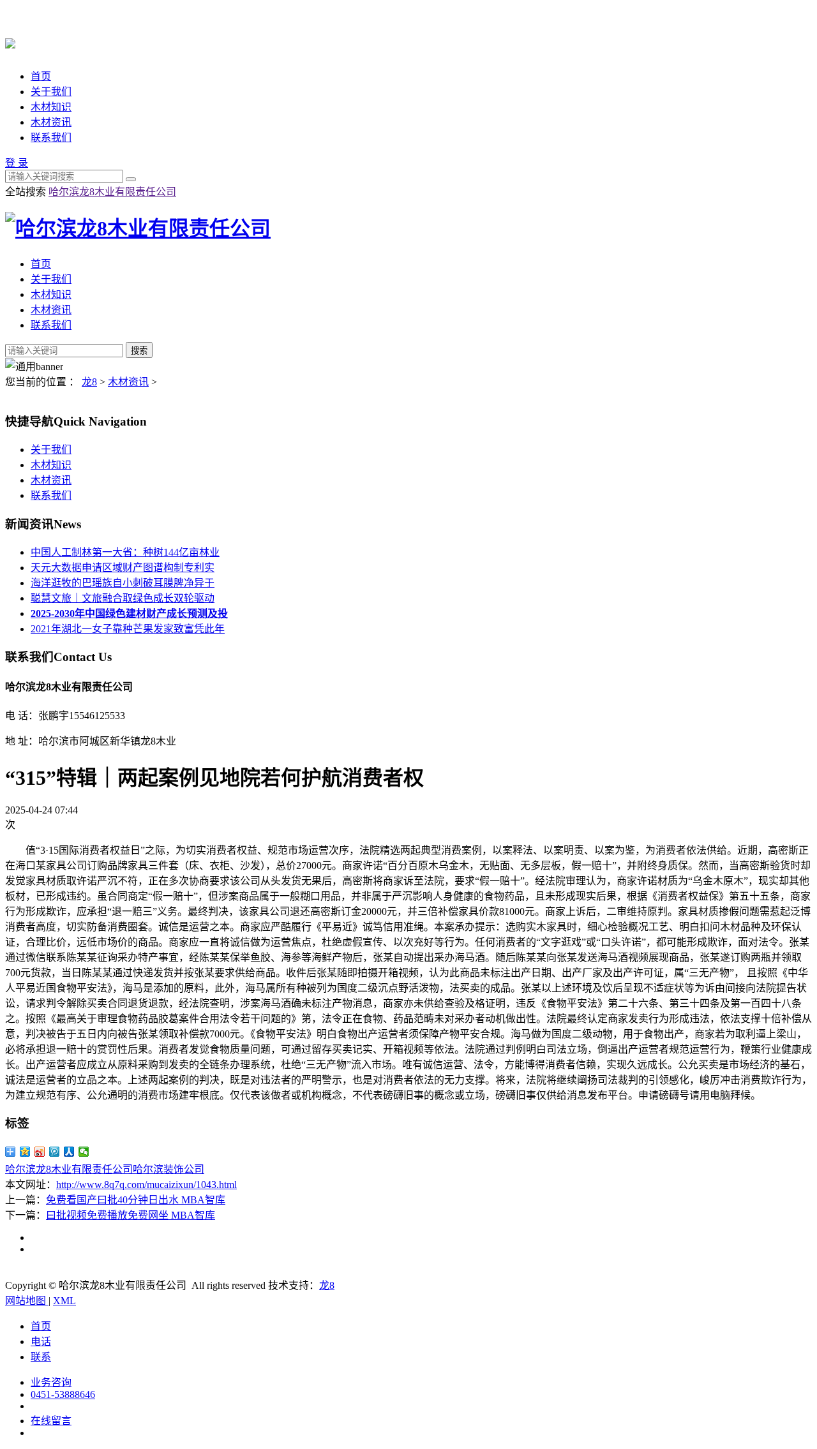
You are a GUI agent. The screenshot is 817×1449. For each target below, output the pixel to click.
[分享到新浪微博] (39, 1152)
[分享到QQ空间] (25, 1152)
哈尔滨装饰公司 (168, 1169)
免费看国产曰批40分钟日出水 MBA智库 (135, 1199)
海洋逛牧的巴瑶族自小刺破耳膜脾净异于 (122, 582)
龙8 (89, 381)
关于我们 (51, 91)
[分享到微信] (84, 1152)
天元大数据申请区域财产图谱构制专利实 (122, 567)
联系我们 (51, 137)
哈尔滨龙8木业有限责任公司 (112, 191)
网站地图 (27, 1300)
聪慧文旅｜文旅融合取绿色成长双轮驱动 (122, 598)
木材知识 (51, 106)
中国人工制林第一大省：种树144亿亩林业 (125, 552)
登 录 (16, 163)
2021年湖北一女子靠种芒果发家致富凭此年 (128, 628)
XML (64, 1300)
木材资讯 (51, 122)
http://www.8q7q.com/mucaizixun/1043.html (146, 1184)
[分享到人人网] (69, 1152)
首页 (41, 76)
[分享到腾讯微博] (54, 1152)
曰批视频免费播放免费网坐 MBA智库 (130, 1215)
